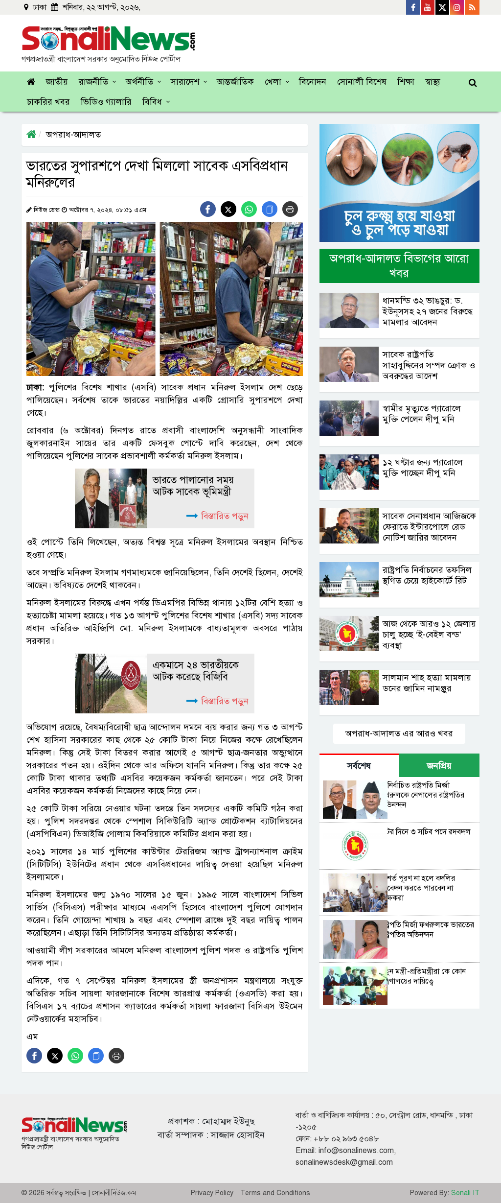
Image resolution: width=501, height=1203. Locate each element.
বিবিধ (152, 101)
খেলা (273, 81)
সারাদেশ (185, 81)
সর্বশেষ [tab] (359, 765)
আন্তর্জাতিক (235, 81)
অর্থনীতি (139, 81)
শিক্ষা (405, 81)
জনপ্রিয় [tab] (439, 765)
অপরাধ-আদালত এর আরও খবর (399, 733)
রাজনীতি (93, 81)
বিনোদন (312, 81)
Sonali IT (465, 1193)
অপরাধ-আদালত (73, 134)
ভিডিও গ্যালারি (106, 101)
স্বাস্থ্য (432, 81)
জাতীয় (57, 81)
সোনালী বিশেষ (362, 81)
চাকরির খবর (48, 101)
